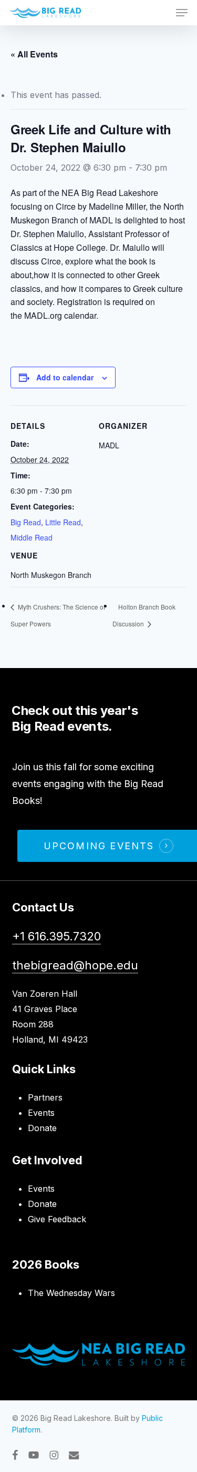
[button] (182, 12)
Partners (45, 1097)
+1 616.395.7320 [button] (56, 936)
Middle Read (32, 537)
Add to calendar (65, 377)
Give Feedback (57, 1219)
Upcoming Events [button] (99, 845)
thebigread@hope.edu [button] (75, 965)
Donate (42, 1128)
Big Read (26, 522)
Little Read (63, 522)
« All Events (34, 54)
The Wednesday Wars (71, 1293)
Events (41, 1112)
